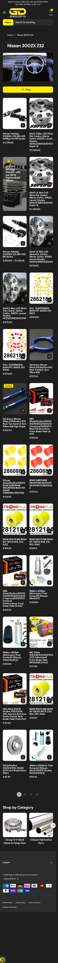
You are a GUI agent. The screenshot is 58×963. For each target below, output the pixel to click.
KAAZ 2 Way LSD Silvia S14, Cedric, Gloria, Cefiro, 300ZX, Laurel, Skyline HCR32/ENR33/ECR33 (14, 313)
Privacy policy (20, 903)
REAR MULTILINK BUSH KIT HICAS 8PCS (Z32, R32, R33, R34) (41, 711)
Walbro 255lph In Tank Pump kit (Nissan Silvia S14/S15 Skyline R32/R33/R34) (41, 769)
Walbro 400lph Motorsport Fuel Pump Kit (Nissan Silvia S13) (38, 594)
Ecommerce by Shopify (29, 875)
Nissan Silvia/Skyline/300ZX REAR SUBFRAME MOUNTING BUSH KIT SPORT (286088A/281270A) (14, 486)
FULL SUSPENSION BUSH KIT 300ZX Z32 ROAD (14, 367)
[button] (4, 12)
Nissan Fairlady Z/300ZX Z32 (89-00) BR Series (14, 254)
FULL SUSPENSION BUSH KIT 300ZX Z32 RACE (40, 311)
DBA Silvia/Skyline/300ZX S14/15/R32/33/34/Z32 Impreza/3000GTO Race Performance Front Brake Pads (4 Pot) (40, 426)
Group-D (11, 875)
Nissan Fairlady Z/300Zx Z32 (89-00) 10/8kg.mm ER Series (14, 136)
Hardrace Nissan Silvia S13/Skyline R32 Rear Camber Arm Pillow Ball (40, 368)
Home (10, 35)
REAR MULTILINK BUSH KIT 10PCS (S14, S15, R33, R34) (41, 542)
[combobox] (33, 22)
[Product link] (15, 113)
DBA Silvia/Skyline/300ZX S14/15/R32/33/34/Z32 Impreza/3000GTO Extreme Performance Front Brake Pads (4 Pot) (14, 598)
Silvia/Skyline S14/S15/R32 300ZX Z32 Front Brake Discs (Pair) (14, 769)
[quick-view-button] (23, 125)
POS (16, 875)
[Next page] (36, 794)
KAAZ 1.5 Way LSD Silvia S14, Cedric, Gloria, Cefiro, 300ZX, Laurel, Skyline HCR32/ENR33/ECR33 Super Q (41, 199)
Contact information (10, 907)
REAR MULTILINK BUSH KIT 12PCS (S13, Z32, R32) (14, 542)
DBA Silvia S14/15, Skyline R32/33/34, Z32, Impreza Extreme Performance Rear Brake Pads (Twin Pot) (14, 714)
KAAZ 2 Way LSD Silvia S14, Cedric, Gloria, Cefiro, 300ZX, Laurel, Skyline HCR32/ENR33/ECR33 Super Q (41, 140)
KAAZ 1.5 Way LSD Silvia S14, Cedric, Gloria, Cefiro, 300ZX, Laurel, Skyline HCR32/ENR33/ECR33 (41, 256)
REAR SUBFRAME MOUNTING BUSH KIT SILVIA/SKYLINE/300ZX (40, 484)
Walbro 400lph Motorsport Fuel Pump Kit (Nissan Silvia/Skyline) (12, 656)
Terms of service (34, 903)
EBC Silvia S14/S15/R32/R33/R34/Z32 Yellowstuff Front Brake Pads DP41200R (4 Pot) (41, 657)
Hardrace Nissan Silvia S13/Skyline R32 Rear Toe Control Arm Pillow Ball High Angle (14, 422)
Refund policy (7, 903)
